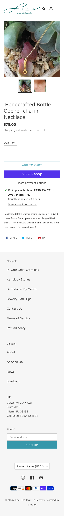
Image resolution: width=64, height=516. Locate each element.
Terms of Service (18, 318)
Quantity (9, 142)
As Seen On (15, 362)
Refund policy (16, 328)
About (11, 352)
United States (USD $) (31, 466)
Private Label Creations (23, 269)
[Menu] (58, 8)
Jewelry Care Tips (19, 299)
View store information (22, 204)
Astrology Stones (18, 279)
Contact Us (14, 308)
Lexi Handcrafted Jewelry (30, 499)
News (11, 371)
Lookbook (13, 381)
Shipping (9, 130)
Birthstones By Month (22, 289)
